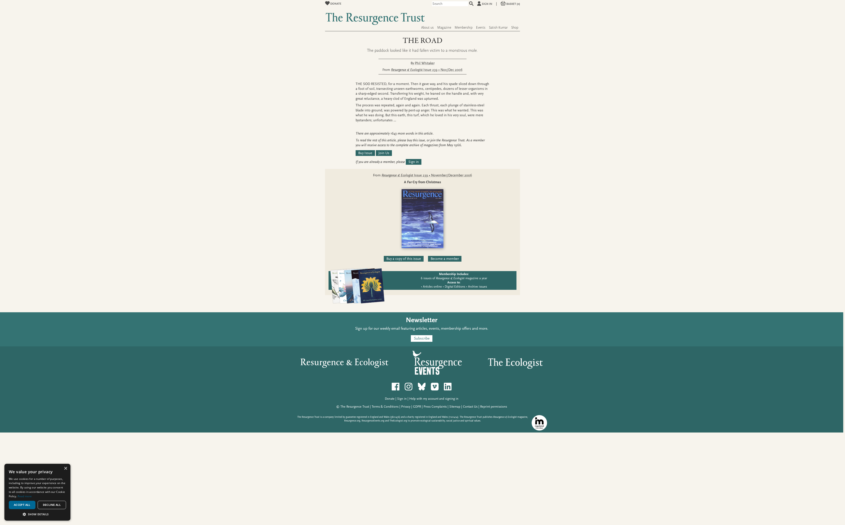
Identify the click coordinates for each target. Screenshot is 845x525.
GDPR (417, 407)
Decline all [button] (52, 505)
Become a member (445, 259)
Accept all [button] (22, 505)
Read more (25, 496)
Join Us (383, 153)
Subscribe (422, 338)
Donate (335, 3)
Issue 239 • (427, 70)
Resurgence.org (352, 420)
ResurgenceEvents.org (373, 420)
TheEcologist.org (398, 420)
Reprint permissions (493, 407)
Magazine (444, 28)
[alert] (37, 492)
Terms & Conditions (385, 407)
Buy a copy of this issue (403, 259)
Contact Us (470, 407)
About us (427, 28)
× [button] (65, 468)
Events (480, 28)
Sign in (487, 4)
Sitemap (454, 407)
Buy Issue (365, 153)
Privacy (405, 407)
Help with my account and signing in (433, 399)
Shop (514, 28)
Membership (463, 28)
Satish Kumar (498, 28)
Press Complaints (435, 407)
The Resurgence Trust (354, 407)
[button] (37, 514)
